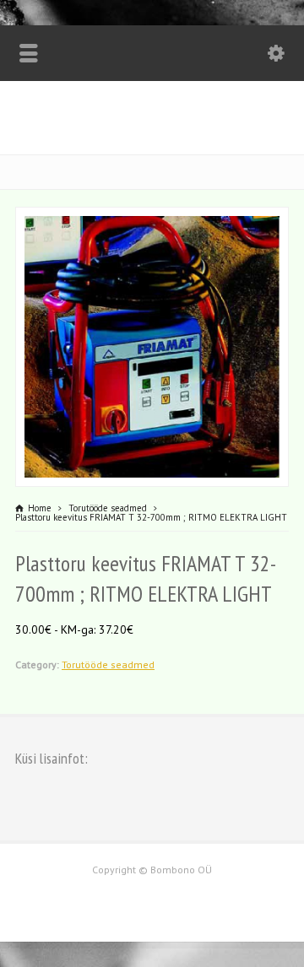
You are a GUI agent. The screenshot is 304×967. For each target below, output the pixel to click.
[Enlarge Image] (152, 217)
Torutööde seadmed (108, 664)
